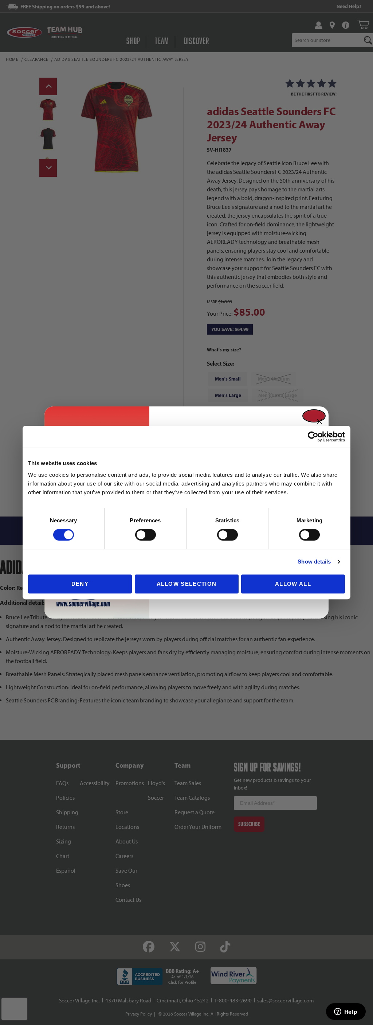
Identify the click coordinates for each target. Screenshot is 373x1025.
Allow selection (187, 584)
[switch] (145, 535)
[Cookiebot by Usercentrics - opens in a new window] (313, 436)
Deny (80, 584)
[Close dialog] (314, 416)
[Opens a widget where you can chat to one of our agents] (346, 1012)
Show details (314, 561)
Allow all (293, 584)
